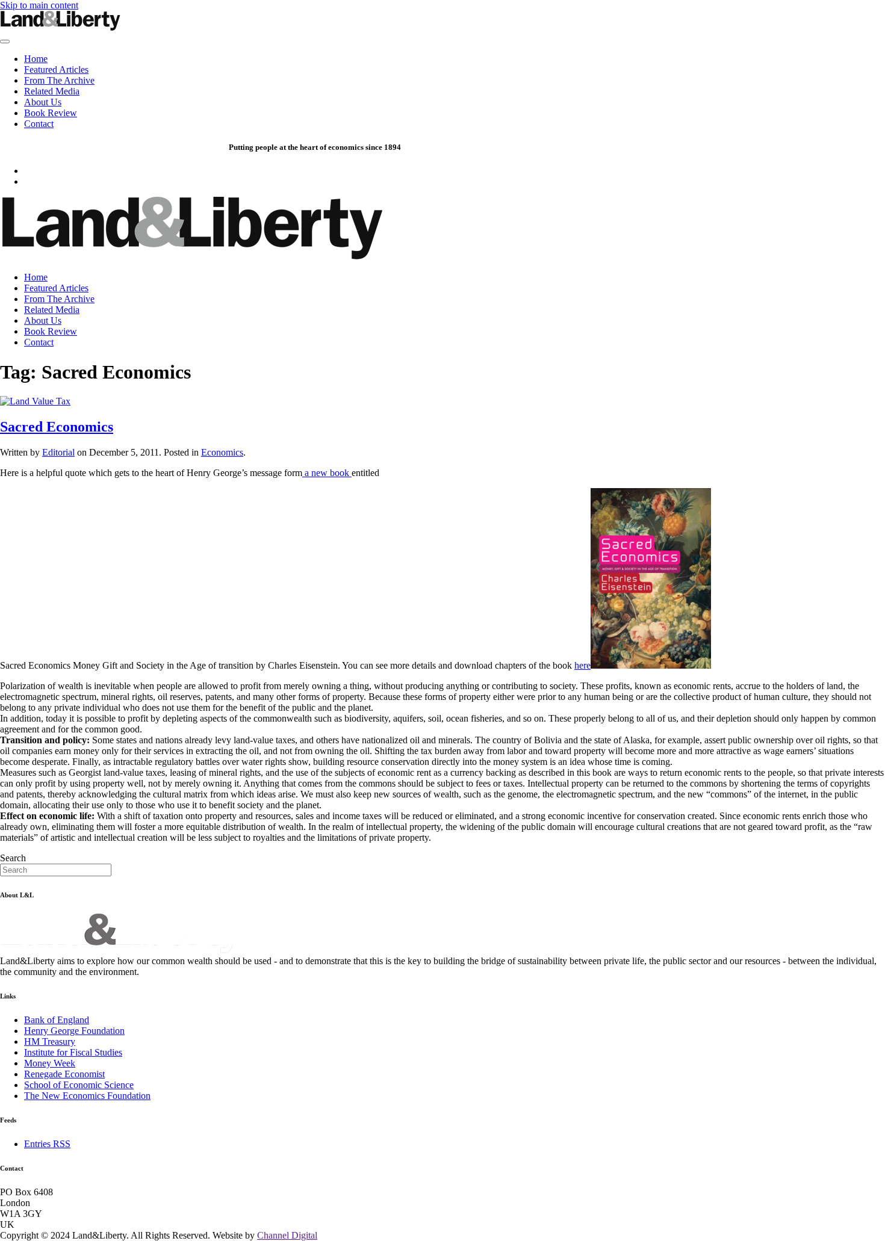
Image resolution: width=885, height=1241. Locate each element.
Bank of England (56, 1020)
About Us (42, 102)
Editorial (58, 452)
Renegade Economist (64, 1074)
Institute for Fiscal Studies (73, 1052)
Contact (39, 124)
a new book (327, 473)
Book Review (50, 113)
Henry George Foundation (74, 1031)
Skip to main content (39, 5)
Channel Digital (287, 1235)
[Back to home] (60, 27)
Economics (222, 452)
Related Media (51, 91)
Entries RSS (47, 1144)
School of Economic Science (79, 1085)
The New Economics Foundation (87, 1096)
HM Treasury (49, 1041)
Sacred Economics (56, 427)
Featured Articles (56, 69)
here (582, 665)
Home (36, 59)
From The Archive (59, 80)
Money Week (49, 1063)
